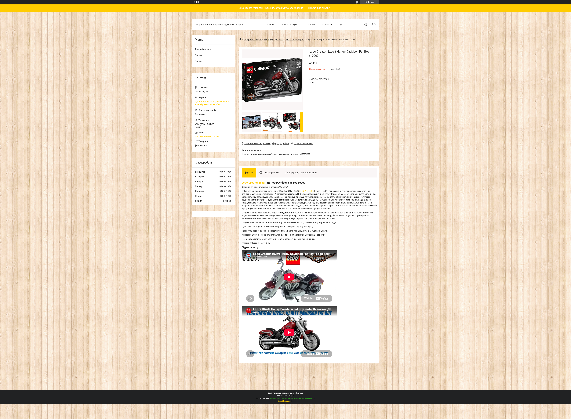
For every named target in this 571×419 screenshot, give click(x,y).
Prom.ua (299, 393)
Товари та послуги (253, 39)
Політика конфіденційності (303, 398)
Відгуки (198, 61)
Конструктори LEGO (273, 39)
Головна (270, 24)
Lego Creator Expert (254, 182)
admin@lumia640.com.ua (207, 136)
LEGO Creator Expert (294, 39)
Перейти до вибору (319, 8)
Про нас (311, 24)
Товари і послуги (289, 24)
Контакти (327, 24)
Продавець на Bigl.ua (286, 396)
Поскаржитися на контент (280, 398)
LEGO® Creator (306, 191)
